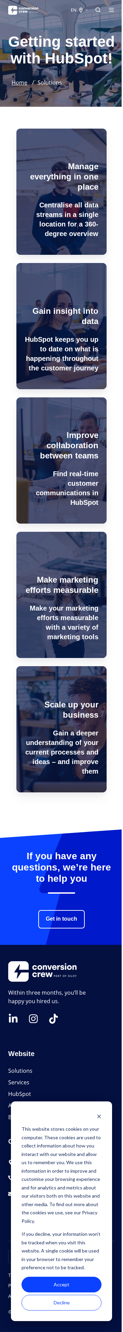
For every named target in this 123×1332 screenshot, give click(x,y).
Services (18, 1082)
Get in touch (61, 919)
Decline (62, 1302)
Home (19, 82)
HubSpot (20, 1094)
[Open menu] (111, 9)
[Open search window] (98, 9)
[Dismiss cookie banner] (99, 1116)
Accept (61, 1284)
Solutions (20, 1070)
